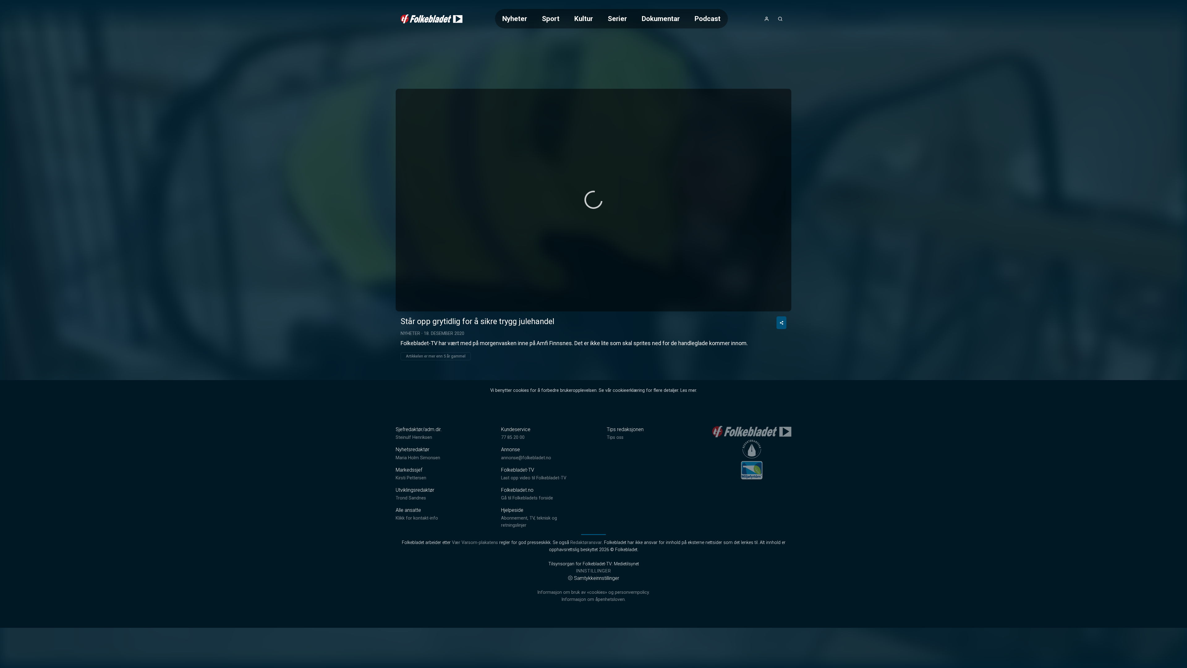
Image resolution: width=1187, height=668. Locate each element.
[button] (593, 199)
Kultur (583, 19)
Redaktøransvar (586, 542)
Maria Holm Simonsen (418, 457)
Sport (550, 19)
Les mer (688, 390)
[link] (431, 19)
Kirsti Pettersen (411, 478)
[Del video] (781, 322)
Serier (617, 19)
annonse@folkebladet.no (526, 457)
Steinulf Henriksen (414, 437)
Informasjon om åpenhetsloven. (593, 599)
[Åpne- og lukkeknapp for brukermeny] (766, 19)
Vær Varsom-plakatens (475, 542)
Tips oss (615, 437)
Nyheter (514, 19)
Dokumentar (661, 19)
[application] (593, 200)
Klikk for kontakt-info (417, 518)
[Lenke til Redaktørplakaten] (751, 449)
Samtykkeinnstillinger (596, 578)
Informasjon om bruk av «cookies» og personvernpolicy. (593, 592)
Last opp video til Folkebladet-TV (533, 478)
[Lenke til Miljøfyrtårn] (751, 470)
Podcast (708, 19)
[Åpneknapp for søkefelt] (780, 19)
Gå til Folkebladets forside (527, 498)
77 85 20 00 (513, 437)
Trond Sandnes (411, 498)
